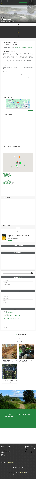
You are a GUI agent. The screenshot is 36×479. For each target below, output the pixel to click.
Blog (9, 451)
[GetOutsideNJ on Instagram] (22, 467)
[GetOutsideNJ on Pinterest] (16, 467)
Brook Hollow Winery (7, 181)
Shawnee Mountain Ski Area (8, 182)
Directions (30, 110)
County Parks (4, 304)
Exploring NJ (22, 472)
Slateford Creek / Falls (7, 176)
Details (10, 240)
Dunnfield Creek (6, 174)
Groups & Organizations (5, 455)
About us (9, 447)
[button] (17, 163)
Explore (19, 277)
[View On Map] (18, 104)
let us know (19, 248)
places (15, 335)
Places (15, 291)
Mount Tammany (6, 173)
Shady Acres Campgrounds (8, 180)
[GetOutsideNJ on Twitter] (13, 467)
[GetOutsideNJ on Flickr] (18, 467)
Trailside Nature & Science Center (24, 360)
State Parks (4, 302)
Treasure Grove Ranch (7, 185)
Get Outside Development (21, 474)
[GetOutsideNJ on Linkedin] (25, 467)
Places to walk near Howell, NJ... (9, 312)
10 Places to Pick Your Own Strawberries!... (10, 328)
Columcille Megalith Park (8, 183)
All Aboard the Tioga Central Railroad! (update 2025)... (12, 318)
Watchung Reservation (6, 360)
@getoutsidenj (27, 447)
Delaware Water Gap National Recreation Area (23, 47)
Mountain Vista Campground (8, 184)
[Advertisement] (18, 87)
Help (2, 17)
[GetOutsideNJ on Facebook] (11, 467)
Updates (19, 309)
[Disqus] (18, 211)
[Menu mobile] (34, 3)
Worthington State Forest (8, 175)
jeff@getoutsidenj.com (11, 462)
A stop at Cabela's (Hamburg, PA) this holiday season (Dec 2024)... (14, 315)
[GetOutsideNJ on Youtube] (20, 467)
